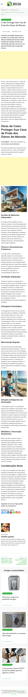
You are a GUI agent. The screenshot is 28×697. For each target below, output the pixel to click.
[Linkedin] (8, 512)
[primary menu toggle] (2, 4)
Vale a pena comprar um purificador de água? (10, 598)
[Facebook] (2, 512)
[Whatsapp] (13, 512)
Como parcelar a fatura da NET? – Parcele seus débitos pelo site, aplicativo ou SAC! (14, 670)
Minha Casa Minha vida (21, 690)
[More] (19, 512)
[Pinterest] (11, 512)
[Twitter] (5, 512)
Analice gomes (6, 31)
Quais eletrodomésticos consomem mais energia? (14, 634)
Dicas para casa (6, 19)
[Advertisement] (14, 65)
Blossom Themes (14, 692)
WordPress (13, 694)
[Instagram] (16, 512)
